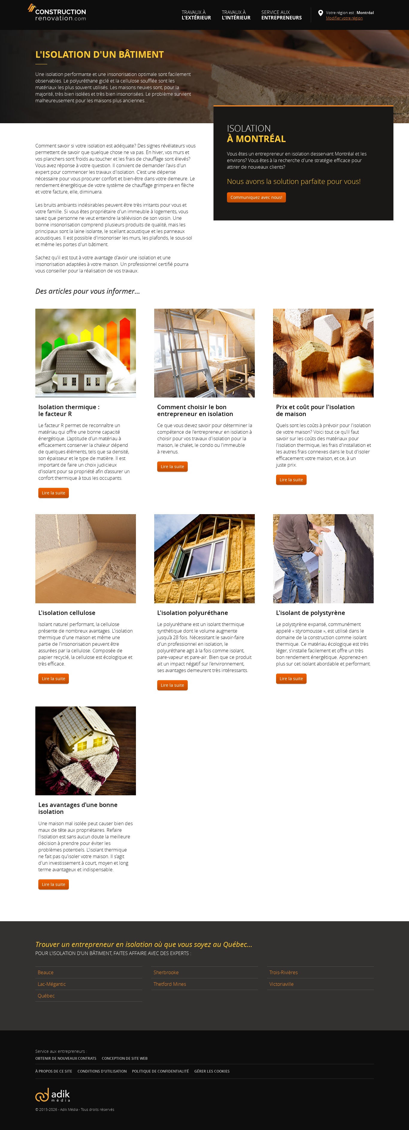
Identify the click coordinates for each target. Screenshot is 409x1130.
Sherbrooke (166, 972)
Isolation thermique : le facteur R (69, 410)
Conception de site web (125, 1058)
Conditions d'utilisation (102, 1071)
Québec (46, 995)
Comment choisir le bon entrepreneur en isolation (195, 410)
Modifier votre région (346, 18)
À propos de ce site (53, 1071)
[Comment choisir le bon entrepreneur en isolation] (204, 353)
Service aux (281, 17)
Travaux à (196, 17)
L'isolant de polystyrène (310, 613)
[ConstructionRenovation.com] (57, 12)
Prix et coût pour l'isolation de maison (315, 410)
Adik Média (69, 1109)
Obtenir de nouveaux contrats (65, 1058)
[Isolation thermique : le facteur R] (85, 353)
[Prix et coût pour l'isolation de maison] (323, 353)
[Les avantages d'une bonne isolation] (85, 750)
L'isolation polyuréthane (192, 613)
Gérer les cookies (212, 1071)
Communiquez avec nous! (256, 197)
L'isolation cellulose (67, 613)
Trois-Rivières (283, 972)
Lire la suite (53, 493)
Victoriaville (281, 984)
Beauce (46, 972)
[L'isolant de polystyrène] (323, 558)
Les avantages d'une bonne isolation (78, 808)
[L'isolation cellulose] (85, 558)
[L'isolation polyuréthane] (204, 558)
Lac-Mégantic (52, 984)
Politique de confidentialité (160, 1071)
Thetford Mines (170, 984)
